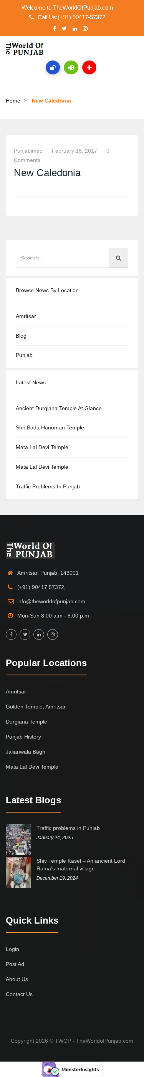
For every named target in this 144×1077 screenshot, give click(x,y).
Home (13, 101)
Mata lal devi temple (42, 447)
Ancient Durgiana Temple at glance (59, 408)
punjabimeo (28, 151)
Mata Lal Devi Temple (42, 467)
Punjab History (23, 737)
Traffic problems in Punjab (48, 486)
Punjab (24, 355)
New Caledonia (51, 101)
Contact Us (19, 994)
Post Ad (15, 964)
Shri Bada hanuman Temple (50, 427)
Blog (21, 336)
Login (12, 949)
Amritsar (26, 316)
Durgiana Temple (26, 722)
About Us (17, 979)
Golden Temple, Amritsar (36, 706)
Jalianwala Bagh (25, 752)
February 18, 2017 (74, 151)
